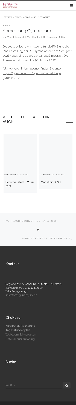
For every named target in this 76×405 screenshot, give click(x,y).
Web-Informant (15, 37)
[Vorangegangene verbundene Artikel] (61, 126)
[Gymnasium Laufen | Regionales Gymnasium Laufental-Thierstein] (10, 5)
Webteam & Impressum (21, 334)
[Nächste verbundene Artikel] (69, 126)
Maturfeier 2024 (51, 182)
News (18, 16)
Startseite (7, 16)
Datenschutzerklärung (20, 339)
